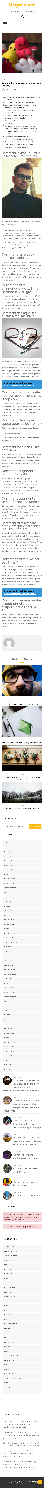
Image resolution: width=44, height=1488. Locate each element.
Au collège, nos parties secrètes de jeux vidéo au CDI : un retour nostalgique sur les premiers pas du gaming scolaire (22, 1454)
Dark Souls (8, 1269)
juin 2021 (7, 1065)
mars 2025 (8, 915)
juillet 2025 (8, 897)
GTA (5, 1301)
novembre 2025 (10, 879)
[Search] (22, 16)
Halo (6, 1306)
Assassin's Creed (10, 1256)
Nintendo (8, 1328)
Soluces (17, 1151)
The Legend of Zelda (12, 1378)
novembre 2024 (10, 933)
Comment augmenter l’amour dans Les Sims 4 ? (21, 132)
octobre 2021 (9, 1047)
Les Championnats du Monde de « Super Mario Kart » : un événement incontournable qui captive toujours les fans (22, 1435)
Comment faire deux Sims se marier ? (20, 102)
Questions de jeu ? (11, 1356)
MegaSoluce (22, 5)
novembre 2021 (10, 1042)
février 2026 (9, 865)
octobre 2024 (9, 938)
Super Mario (9, 1374)
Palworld (8, 1333)
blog (6, 1265)
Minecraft (8, 1315)
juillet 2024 (8, 947)
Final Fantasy (9, 1287)
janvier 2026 (9, 869)
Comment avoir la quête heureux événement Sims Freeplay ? (18, 116)
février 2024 (9, 965)
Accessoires (9, 1247)
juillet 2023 (8, 978)
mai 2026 (7, 851)
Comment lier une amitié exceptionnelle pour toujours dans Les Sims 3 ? (21, 145)
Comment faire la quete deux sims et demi (21, 809)
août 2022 (8, 1001)
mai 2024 (7, 956)
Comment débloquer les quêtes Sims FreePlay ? (20, 111)
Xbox (6, 1392)
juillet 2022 (8, 1006)
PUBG (6, 1351)
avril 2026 (8, 856)
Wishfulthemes (22, 1484)
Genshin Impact (10, 1296)
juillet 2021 (8, 1060)
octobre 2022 (9, 992)
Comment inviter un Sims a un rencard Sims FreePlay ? (22, 98)
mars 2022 (8, 1024)
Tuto (6, 1383)
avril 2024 (8, 960)
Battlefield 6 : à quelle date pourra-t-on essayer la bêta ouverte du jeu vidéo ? (27, 1141)
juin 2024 (7, 951)
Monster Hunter (10, 1324)
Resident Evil (9, 1360)
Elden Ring (8, 1283)
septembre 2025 (10, 888)
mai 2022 (7, 1015)
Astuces (17, 1077)
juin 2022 (7, 1010)
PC (5, 1337)
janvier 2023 (9, 988)
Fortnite (7, 1292)
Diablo (7, 1278)
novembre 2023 (10, 969)
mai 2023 (7, 983)
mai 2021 (7, 1069)
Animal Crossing (10, 1251)
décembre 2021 (10, 1037)
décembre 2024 (10, 928)
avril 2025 (8, 910)
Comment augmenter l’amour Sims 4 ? (21, 129)
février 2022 (9, 1028)
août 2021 (8, 1056)
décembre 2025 (10, 874)
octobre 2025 (9, 883)
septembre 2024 (10, 942)
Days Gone (8, 1274)
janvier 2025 (9, 924)
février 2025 (9, 919)
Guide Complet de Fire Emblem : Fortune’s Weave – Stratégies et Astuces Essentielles (21, 1444)
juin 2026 (7, 847)
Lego (6, 1310)
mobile (7, 1319)
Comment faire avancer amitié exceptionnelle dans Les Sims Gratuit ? (20, 138)
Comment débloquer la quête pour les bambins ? (20, 122)
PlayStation (9, 1342)
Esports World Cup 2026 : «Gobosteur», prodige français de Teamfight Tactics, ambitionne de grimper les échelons (19, 1464)
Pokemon (8, 1346)
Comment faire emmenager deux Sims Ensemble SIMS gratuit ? (21, 106)
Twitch (7, 1387)
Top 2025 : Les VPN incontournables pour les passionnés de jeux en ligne (27, 1124)
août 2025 (8, 892)
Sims (4, 80)
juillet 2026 (8, 842)
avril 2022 (8, 1019)
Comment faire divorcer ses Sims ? (19, 142)
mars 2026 (8, 860)
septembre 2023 (10, 974)
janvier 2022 (9, 1033)
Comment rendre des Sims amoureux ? (21, 126)
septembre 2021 (10, 1051)
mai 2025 (7, 906)
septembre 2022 (10, 997)
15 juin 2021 (11, 90)
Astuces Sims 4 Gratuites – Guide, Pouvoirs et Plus (22, 743)
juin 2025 (7, 901)
